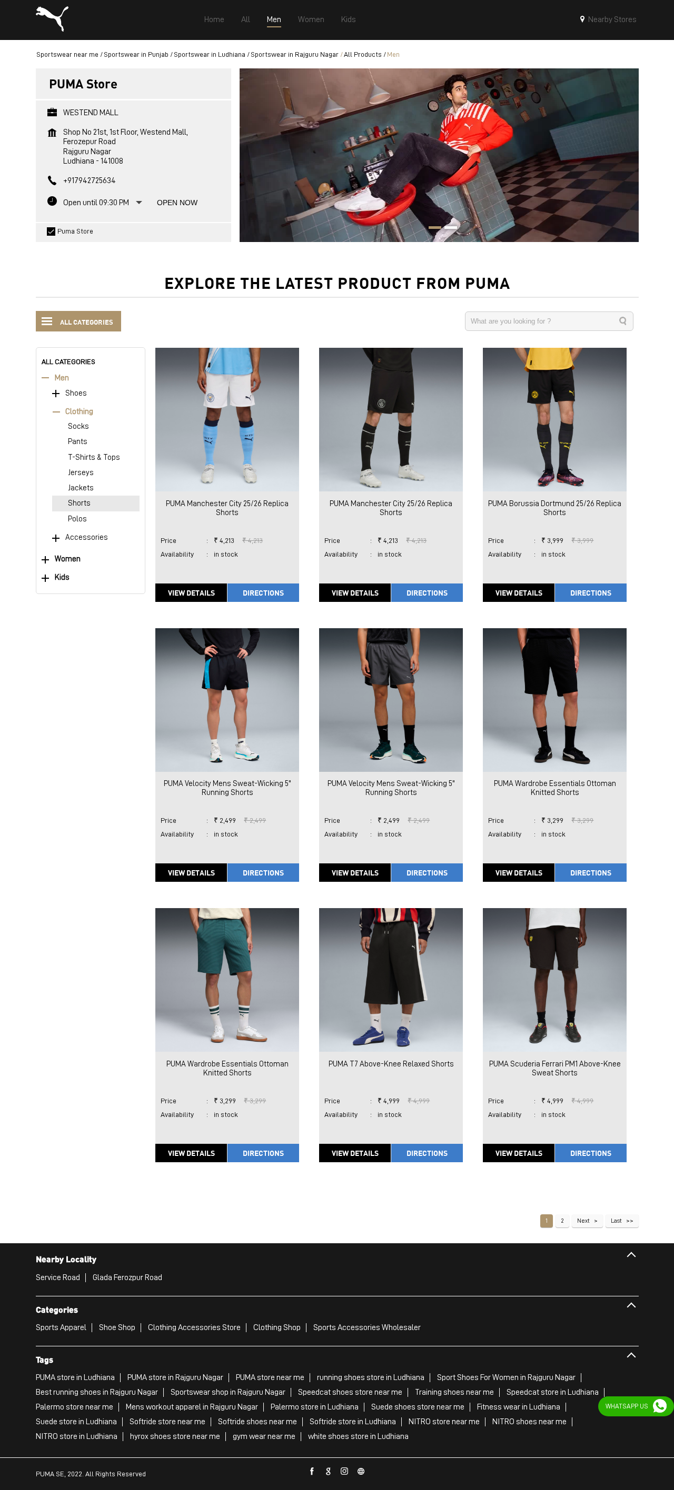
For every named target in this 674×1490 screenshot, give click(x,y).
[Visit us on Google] (328, 1471)
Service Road (58, 1277)
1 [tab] (431, 228)
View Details (191, 592)
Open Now (177, 202)
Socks (78, 426)
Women (68, 559)
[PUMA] (52, 20)
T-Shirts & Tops (94, 457)
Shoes (76, 393)
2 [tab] (447, 228)
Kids (62, 577)
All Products (363, 54)
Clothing (79, 412)
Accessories (86, 537)
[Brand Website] (361, 1471)
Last (616, 1220)
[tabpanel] (439, 154)
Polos (77, 519)
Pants (77, 442)
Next (583, 1220)
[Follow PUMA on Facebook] (312, 1471)
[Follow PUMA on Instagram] (345, 1471)
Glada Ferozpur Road (127, 1277)
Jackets (81, 488)
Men (62, 378)
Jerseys (81, 473)
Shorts (79, 503)
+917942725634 (89, 180)
